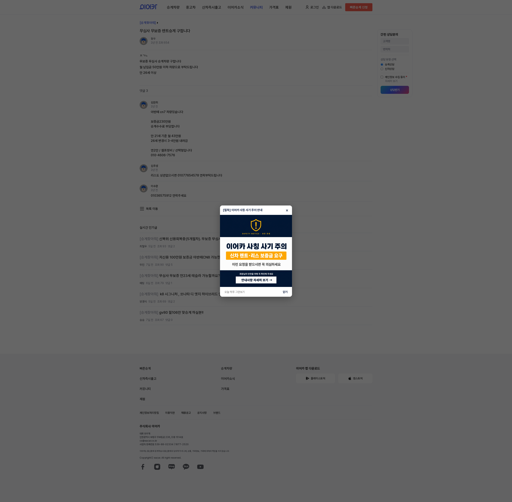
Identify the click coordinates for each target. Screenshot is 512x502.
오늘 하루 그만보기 (234, 292)
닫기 (285, 292)
